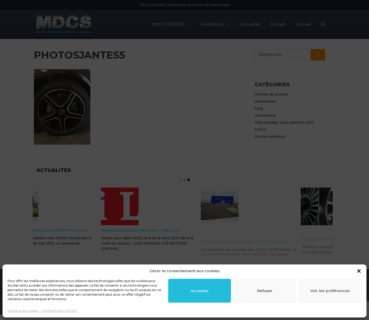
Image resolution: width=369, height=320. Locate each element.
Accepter (200, 290)
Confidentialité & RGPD (59, 311)
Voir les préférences (330, 290)
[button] (358, 270)
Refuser (265, 290)
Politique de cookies (23, 311)
